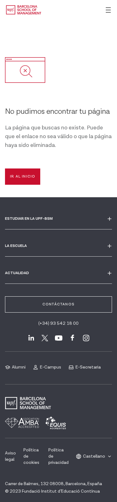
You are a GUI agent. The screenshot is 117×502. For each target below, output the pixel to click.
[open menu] (108, 10)
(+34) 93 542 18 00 (58, 323)
